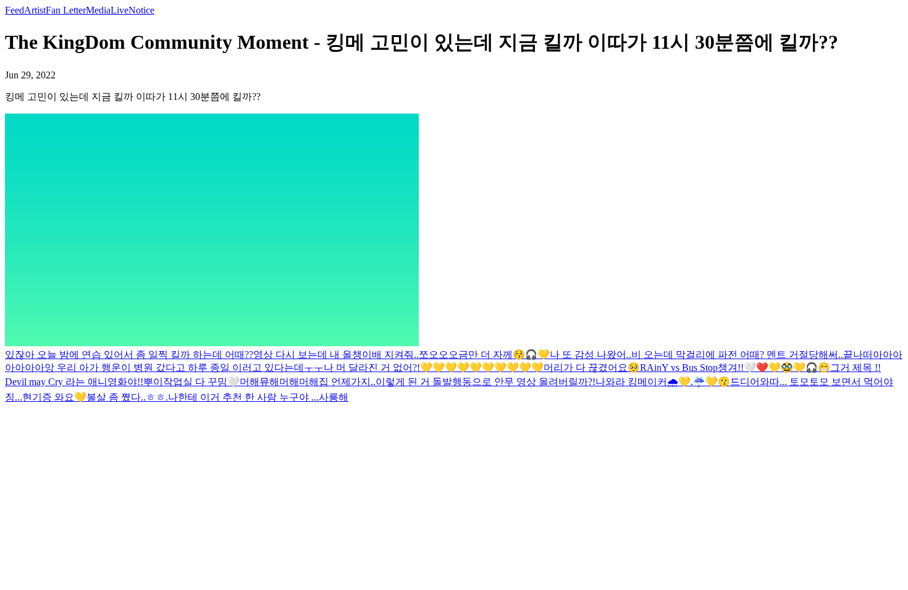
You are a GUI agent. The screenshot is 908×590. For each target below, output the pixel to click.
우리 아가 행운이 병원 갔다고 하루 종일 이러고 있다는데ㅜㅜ (190, 367)
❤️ (762, 367)
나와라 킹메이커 (631, 381)
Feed (14, 10)
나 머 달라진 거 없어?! (372, 367)
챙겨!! (731, 367)
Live (119, 10)
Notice (141, 10)
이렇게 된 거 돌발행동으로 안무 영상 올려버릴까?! (485, 381)
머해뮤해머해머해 (279, 381)
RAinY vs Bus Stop (679, 367)
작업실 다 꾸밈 (195, 381)
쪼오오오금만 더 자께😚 (472, 354)
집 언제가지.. (347, 381)
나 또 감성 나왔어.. (590, 354)
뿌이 (153, 381)
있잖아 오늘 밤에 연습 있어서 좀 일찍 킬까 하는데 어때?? (129, 354)
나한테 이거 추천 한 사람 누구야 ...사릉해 (258, 397)
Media (98, 10)
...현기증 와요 (44, 397)
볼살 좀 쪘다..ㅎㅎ (126, 397)
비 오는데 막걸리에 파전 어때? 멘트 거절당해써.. (737, 354)
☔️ (699, 381)
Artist (35, 10)
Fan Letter (66, 10)
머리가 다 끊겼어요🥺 (592, 367)
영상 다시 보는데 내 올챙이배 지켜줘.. (336, 354)
